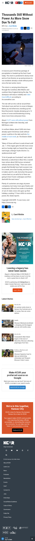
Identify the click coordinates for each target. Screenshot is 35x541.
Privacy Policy (7, 517)
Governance (7, 509)
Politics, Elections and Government (21, 350)
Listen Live (7, 466)
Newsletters (7, 478)
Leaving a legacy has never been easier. (17, 269)
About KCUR (7, 463)
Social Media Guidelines (10, 501)
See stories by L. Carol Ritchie (21, 219)
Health (16, 320)
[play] (3, 539)
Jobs (5, 494)
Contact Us (7, 490)
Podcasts (6, 474)
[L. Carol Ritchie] (6, 217)
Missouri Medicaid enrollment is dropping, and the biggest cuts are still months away (23, 325)
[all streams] (32, 538)
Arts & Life (17, 304)
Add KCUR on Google (17, 387)
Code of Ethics (8, 505)
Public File (6, 513)
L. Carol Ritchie (12, 26)
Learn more (17, 290)
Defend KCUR (17, 430)
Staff (5, 486)
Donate (29, 3)
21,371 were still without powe (17, 120)
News (5, 470)
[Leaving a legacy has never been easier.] (17, 248)
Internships (7, 498)
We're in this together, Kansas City (17, 407)
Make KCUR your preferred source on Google (17, 375)
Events (5, 482)
